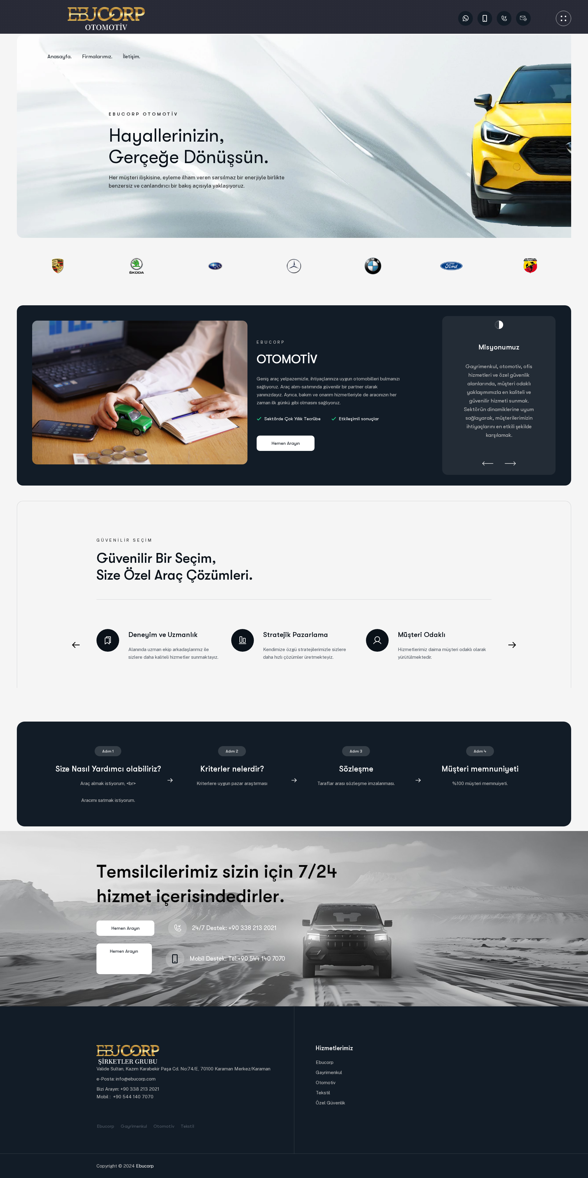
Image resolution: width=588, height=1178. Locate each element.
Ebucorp (145, 1165)
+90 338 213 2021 (139, 1089)
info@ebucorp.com (136, 1078)
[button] (487, 464)
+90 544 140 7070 (133, 1096)
